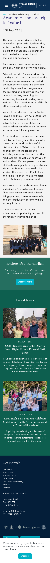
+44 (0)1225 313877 (12, 514)
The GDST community (13, 482)
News (5, 14)
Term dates (8, 479)
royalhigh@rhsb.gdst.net (14, 511)
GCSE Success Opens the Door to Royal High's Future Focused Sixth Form (24, 349)
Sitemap (6, 488)
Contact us (7, 470)
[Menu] (6, 5)
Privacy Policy (9, 549)
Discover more (25, 282)
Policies (6, 485)
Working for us (9, 476)
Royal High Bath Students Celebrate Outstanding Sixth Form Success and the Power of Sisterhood (25, 422)
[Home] (29, 5)
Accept (25, 556)
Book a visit (8, 473)
